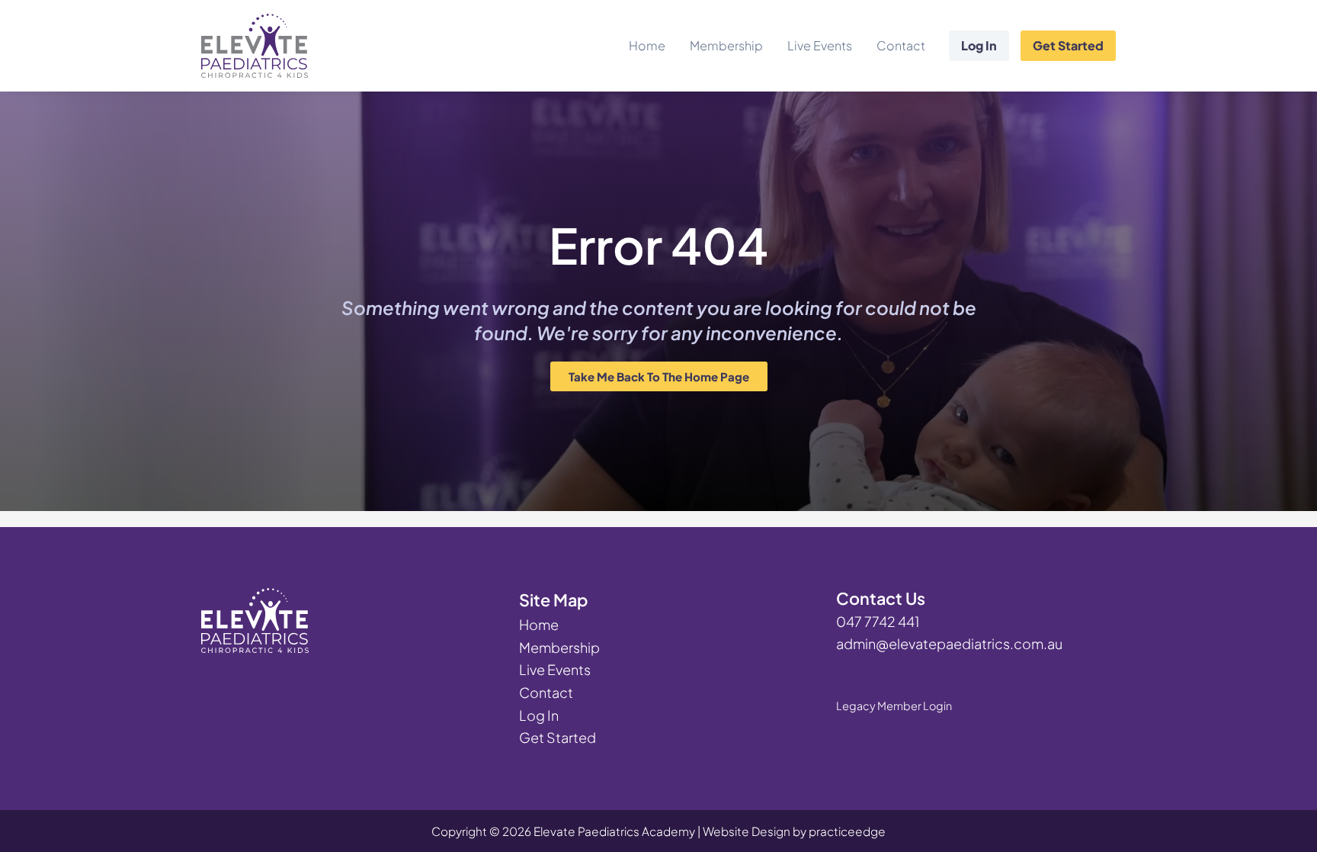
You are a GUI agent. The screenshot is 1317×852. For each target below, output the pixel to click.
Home (647, 45)
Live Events (819, 45)
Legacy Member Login (894, 705)
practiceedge (847, 831)
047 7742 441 (877, 621)
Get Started (1068, 45)
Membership (726, 45)
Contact (900, 45)
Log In (979, 45)
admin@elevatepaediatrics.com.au (949, 643)
